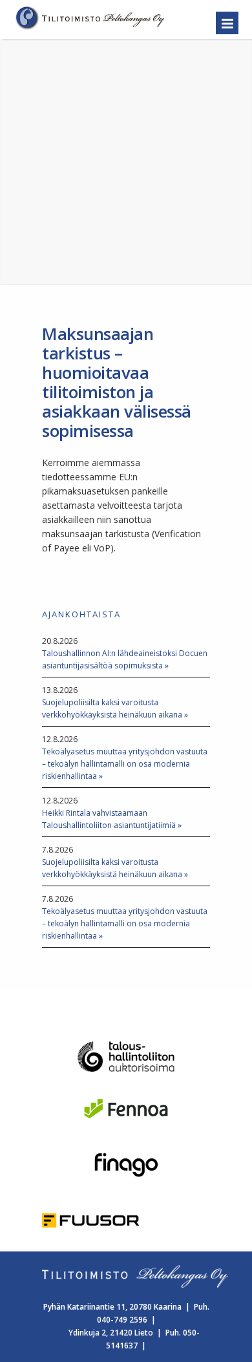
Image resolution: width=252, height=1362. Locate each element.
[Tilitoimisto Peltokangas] (91, 29)
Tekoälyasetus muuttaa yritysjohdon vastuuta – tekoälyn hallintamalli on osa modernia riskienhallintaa (124, 764)
